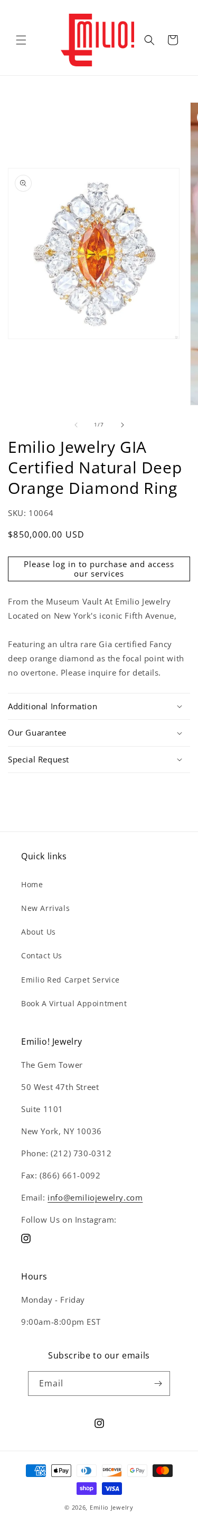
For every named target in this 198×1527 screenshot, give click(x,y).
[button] (21, 40)
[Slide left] (76, 425)
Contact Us (41, 955)
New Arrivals (45, 908)
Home (32, 884)
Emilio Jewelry (112, 1507)
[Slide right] (122, 425)
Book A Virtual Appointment (74, 1003)
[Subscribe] (157, 1383)
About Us (38, 932)
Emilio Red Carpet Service (70, 980)
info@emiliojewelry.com (95, 1197)
